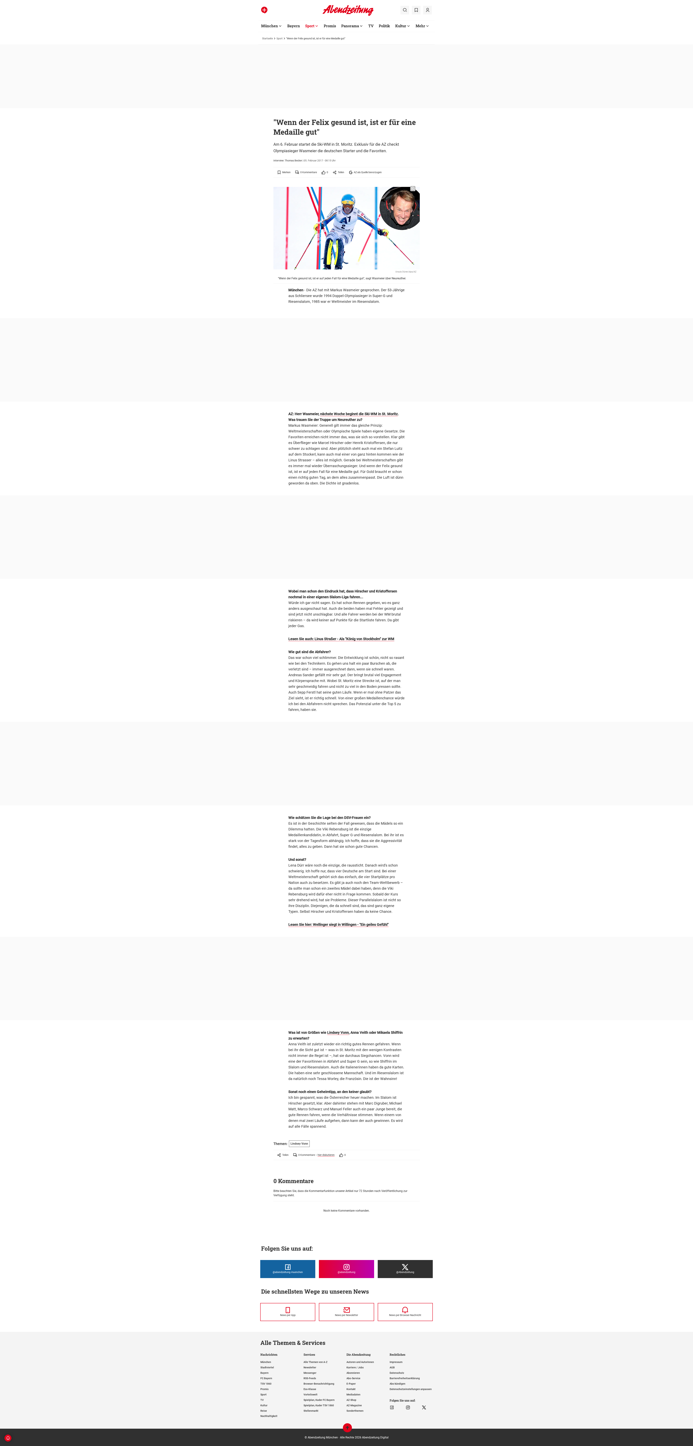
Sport (309, 25)
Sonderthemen (354, 1410)
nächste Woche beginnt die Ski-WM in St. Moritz (359, 414)
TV (371, 25)
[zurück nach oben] (347, 1429)
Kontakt (351, 1389)
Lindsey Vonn (338, 1032)
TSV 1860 (265, 1383)
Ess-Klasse (310, 1389)
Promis (330, 25)
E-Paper (351, 1383)
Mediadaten (353, 1394)
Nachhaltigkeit (268, 1416)
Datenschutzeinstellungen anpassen (411, 1389)
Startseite (267, 38)
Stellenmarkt (311, 1410)
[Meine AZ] (427, 10)
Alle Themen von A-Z (315, 1362)
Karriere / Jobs (355, 1367)
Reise (263, 1410)
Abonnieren (353, 1372)
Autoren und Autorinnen (360, 1362)
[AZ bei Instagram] (408, 1407)
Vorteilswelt (310, 1394)
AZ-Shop (351, 1400)
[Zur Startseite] (348, 15)
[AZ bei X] (424, 1407)
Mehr (420, 25)
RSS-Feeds (310, 1378)
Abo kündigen (397, 1383)
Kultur (400, 25)
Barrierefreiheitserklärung (405, 1378)
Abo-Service (353, 1378)
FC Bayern (266, 1378)
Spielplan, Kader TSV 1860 (319, 1405)
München (269, 25)
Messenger (310, 1372)
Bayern (293, 25)
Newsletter (310, 1367)
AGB (392, 1367)
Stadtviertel (267, 1367)
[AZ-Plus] (264, 10)
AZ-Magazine (354, 1405)
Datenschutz (397, 1372)
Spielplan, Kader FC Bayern (319, 1400)
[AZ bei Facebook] (392, 1407)
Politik (384, 25)
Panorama (350, 25)
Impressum (396, 1362)
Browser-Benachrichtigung (319, 1383)
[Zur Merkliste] (416, 10)
